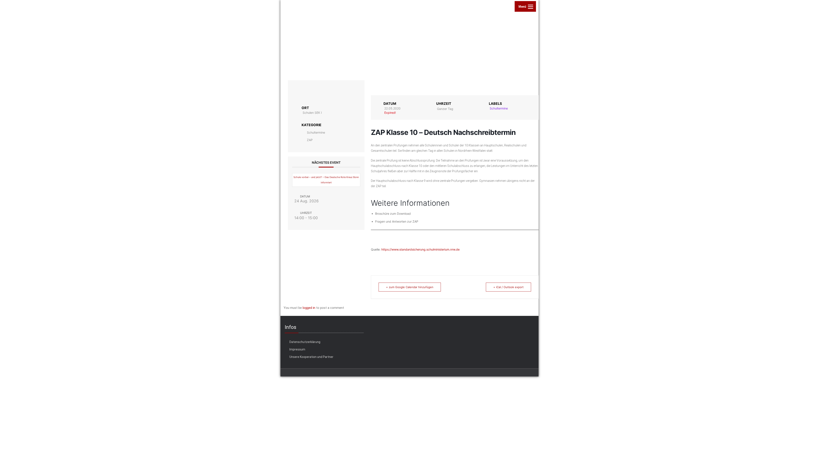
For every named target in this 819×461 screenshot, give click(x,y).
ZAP (310, 140)
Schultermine (316, 132)
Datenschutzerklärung (304, 342)
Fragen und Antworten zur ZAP (396, 221)
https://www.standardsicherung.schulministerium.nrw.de (420, 249)
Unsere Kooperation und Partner (311, 357)
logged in (309, 308)
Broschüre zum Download (393, 213)
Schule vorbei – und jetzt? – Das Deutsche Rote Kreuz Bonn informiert (326, 180)
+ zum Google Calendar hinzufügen (409, 287)
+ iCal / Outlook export (508, 287)
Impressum (297, 349)
